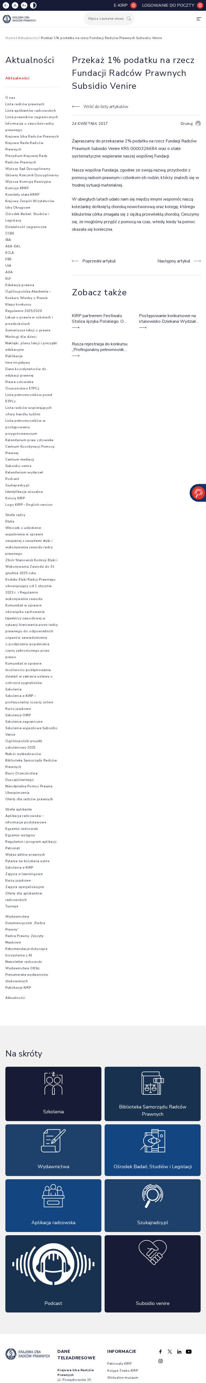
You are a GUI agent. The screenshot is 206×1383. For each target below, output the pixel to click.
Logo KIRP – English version (29, 505)
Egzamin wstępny (20, 835)
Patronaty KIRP (119, 1363)
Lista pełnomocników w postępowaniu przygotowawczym (25, 427)
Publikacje (14, 356)
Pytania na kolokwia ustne (27, 861)
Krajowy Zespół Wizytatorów (29, 201)
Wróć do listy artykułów (105, 107)
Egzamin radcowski (21, 829)
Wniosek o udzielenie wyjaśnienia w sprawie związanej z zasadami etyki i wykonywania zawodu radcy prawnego (29, 541)
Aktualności (28, 38)
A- (6, 5)
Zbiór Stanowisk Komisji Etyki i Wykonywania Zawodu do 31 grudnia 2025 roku (31, 566)
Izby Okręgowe (17, 207)
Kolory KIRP (15, 498)
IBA (8, 240)
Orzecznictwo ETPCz (22, 388)
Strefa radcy (15, 515)
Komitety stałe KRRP (22, 194)
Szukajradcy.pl (17, 485)
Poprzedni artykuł (99, 261)
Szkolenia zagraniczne (24, 721)
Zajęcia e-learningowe (24, 874)
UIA (8, 266)
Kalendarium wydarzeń (24, 472)
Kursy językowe (18, 709)
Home (10, 38)
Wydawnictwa (17, 916)
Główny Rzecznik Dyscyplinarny (31, 175)
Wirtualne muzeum (122, 1377)
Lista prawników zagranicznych (31, 117)
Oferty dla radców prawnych (29, 799)
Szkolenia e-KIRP (19, 867)
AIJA (9, 272)
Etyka (9, 521)
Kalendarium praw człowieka (29, 440)
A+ (24, 5)
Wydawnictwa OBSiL (22, 968)
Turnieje (11, 906)
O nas (10, 98)
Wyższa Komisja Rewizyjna (28, 182)
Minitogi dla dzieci (20, 337)
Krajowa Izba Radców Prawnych (32, 136)
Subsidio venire (18, 466)
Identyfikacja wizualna (24, 492)
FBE (8, 259)
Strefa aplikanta (18, 809)
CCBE (9, 233)
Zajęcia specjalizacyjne (24, 887)
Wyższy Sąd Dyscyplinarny (27, 169)
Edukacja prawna (19, 285)
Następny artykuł (173, 261)
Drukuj (187, 123)
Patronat (12, 848)
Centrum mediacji (19, 459)
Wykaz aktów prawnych (25, 854)
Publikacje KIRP (18, 987)
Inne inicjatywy (17, 362)
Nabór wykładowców (23, 754)
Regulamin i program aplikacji (30, 842)
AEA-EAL (13, 246)
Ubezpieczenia (17, 793)
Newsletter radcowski (23, 962)
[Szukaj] (128, 18)
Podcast (12, 479)
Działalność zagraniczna (26, 227)
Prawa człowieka (19, 382)
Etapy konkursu (18, 304)
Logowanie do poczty (168, 5)
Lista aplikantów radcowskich (30, 110)
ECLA (9, 253)
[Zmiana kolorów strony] (33, 5)
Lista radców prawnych (25, 104)
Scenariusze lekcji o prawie (27, 330)
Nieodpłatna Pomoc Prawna (29, 786)
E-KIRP (121, 5)
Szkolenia (13, 689)
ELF (8, 278)
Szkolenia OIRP (18, 715)
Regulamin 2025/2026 (23, 311)
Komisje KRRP (16, 188)
